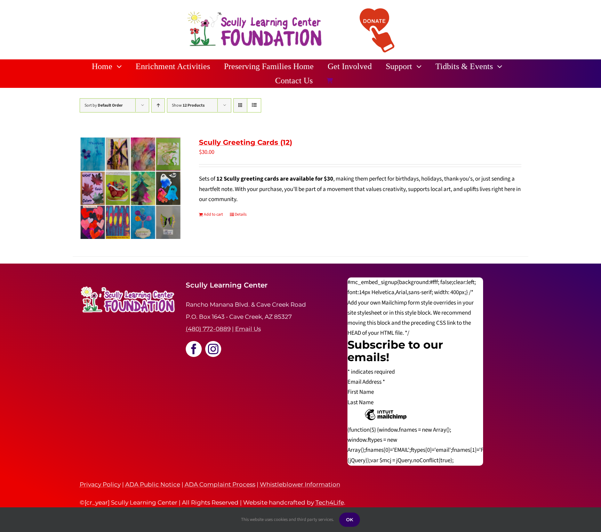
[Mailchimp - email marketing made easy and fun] (385, 420)
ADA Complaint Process (220, 484)
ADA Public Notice (152, 484)
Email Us (248, 328)
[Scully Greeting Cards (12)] (130, 188)
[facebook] (194, 349)
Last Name (360, 402)
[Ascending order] (158, 105)
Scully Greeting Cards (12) (245, 142)
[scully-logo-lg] (254, 12)
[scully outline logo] (128, 284)
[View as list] (254, 105)
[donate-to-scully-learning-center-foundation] (377, 11)
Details (241, 214)
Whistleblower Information (300, 484)
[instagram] (213, 349)
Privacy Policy (100, 484)
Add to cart (213, 214)
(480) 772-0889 (208, 328)
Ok (349, 519)
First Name (360, 392)
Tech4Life (329, 502)
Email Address (366, 382)
